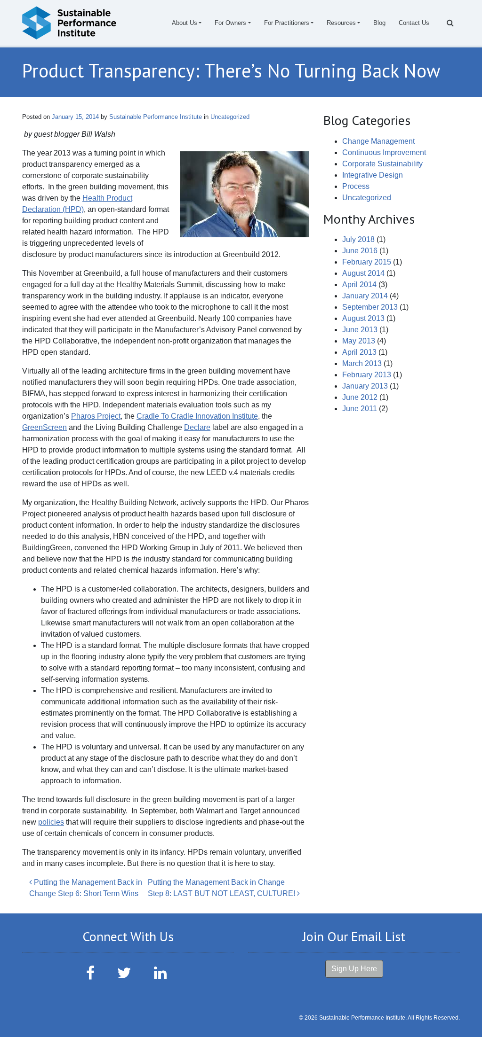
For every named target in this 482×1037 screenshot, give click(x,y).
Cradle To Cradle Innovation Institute (197, 416)
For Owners (230, 22)
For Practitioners (286, 22)
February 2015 (366, 262)
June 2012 (360, 397)
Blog (379, 22)
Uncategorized (229, 116)
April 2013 (359, 352)
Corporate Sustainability (382, 164)
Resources (341, 22)
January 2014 (365, 296)
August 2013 (363, 318)
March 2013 (362, 363)
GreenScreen (44, 427)
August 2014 (363, 273)
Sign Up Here (354, 969)
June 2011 (359, 409)
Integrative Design (372, 175)
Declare (197, 427)
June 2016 (360, 251)
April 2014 (359, 284)
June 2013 (360, 330)
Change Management (378, 141)
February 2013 (366, 375)
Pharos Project (95, 416)
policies (51, 822)
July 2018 (358, 239)
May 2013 (358, 341)
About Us (184, 22)
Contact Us (414, 22)
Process (356, 186)
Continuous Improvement (384, 152)
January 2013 (365, 386)
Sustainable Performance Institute (154, 116)
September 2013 (370, 307)
